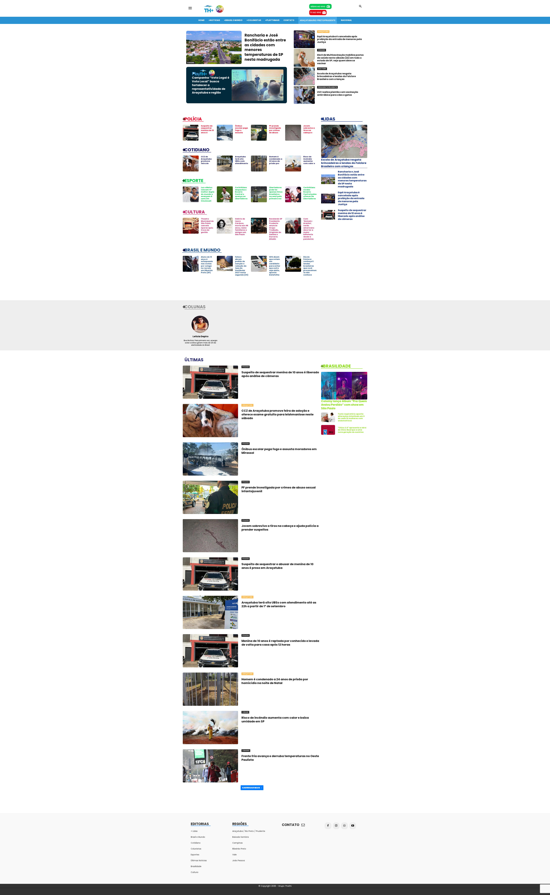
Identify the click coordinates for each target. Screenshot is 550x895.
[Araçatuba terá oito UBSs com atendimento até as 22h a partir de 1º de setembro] (225, 163)
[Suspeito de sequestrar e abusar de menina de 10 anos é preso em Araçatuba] (210, 574)
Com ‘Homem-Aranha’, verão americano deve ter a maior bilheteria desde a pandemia (308, 229)
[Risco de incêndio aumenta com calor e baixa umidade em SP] (293, 163)
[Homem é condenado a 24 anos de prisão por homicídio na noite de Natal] (259, 163)
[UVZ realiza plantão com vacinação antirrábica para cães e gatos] (304, 95)
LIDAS (329, 119)
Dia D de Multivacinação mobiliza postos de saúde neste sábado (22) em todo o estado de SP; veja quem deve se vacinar (340, 59)
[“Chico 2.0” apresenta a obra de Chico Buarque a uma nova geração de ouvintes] (328, 430)
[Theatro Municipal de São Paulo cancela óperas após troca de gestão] (191, 226)
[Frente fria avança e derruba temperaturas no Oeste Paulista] (210, 766)
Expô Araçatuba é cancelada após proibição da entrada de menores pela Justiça (339, 39)
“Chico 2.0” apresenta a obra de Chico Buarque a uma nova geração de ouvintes (352, 429)
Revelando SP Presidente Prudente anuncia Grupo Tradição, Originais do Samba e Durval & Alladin (275, 229)
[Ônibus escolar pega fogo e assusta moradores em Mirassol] (225, 133)
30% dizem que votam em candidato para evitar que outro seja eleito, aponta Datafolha (274, 266)
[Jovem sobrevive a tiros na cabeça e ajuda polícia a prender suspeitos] (293, 133)
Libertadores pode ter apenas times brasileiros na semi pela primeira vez (275, 193)
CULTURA (194, 212)
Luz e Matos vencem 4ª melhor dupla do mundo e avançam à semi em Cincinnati (207, 194)
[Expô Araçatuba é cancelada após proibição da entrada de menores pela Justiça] (304, 39)
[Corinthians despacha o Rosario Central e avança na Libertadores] (225, 194)
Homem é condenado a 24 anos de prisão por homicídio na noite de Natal (275, 163)
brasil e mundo (202, 250)
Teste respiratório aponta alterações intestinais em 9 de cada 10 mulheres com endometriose (351, 417)
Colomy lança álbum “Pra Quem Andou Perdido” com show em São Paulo (344, 404)
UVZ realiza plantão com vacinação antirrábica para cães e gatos (337, 93)
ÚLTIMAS (193, 360)
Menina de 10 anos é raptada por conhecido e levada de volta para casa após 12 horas (280, 643)
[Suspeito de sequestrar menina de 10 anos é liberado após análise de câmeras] (191, 133)
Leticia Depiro (200, 336)
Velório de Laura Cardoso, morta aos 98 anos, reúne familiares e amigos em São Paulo (241, 227)
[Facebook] (328, 825)
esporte (193, 180)
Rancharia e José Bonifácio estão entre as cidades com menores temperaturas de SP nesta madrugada (265, 47)
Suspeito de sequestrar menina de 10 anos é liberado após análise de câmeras (207, 133)
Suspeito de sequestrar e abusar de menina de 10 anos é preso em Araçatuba (277, 566)
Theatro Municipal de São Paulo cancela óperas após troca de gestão (207, 225)
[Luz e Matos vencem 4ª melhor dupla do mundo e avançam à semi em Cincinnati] (191, 194)
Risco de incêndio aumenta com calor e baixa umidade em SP (309, 163)
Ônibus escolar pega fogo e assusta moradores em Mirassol (241, 131)
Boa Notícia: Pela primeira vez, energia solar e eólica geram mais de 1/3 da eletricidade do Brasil (200, 342)
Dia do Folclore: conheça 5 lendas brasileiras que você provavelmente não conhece (310, 266)
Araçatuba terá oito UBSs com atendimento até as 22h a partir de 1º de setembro (241, 163)
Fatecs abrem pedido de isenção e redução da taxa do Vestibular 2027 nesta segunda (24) (241, 266)
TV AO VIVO (315, 12)
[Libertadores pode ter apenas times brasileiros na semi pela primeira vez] (259, 194)
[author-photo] (200, 324)
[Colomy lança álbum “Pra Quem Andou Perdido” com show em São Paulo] (344, 386)
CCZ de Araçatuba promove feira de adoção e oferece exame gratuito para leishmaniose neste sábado (277, 414)
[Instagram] (336, 825)
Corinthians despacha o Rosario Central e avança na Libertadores (241, 193)
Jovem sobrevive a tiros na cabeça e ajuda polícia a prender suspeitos (309, 133)
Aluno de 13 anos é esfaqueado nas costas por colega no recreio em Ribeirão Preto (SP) (207, 265)
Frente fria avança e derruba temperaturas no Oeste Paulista (280, 758)
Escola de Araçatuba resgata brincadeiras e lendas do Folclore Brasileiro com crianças (336, 76)
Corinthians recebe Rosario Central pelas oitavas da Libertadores (310, 193)
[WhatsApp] (344, 825)
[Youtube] (352, 825)
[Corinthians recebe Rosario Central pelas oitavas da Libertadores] (293, 194)
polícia (193, 119)
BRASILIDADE (337, 366)
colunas (195, 307)
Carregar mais (251, 787)
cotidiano (196, 150)
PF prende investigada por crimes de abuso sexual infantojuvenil (275, 133)
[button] (360, 6)
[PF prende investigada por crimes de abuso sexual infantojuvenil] (259, 133)
